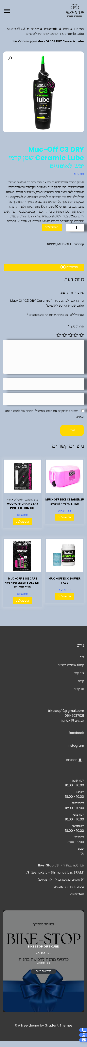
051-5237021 (74, 715)
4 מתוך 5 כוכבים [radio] (64, 335)
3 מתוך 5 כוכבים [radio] (70, 335)
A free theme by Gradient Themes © (43, 1025)
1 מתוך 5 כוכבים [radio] (81, 335)
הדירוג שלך (76, 326)
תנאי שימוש (77, 893)
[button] (10, 58)
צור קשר (79, 673)
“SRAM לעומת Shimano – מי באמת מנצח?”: (55, 872)
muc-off (64, 244)
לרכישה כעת (43, 971)
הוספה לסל (51, 227)
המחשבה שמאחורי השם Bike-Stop (61, 865)
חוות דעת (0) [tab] (69, 267)
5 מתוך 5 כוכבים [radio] (58, 335)
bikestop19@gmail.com (66, 710)
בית (82, 657)
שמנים (51, 244)
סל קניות (79, 689)
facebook (76, 732)
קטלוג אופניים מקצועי (71, 665)
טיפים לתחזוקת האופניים (69, 886)
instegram (76, 745)
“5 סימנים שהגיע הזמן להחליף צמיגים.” (60, 879)
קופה (81, 681)
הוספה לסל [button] (64, 517)
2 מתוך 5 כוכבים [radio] (75, 335)
